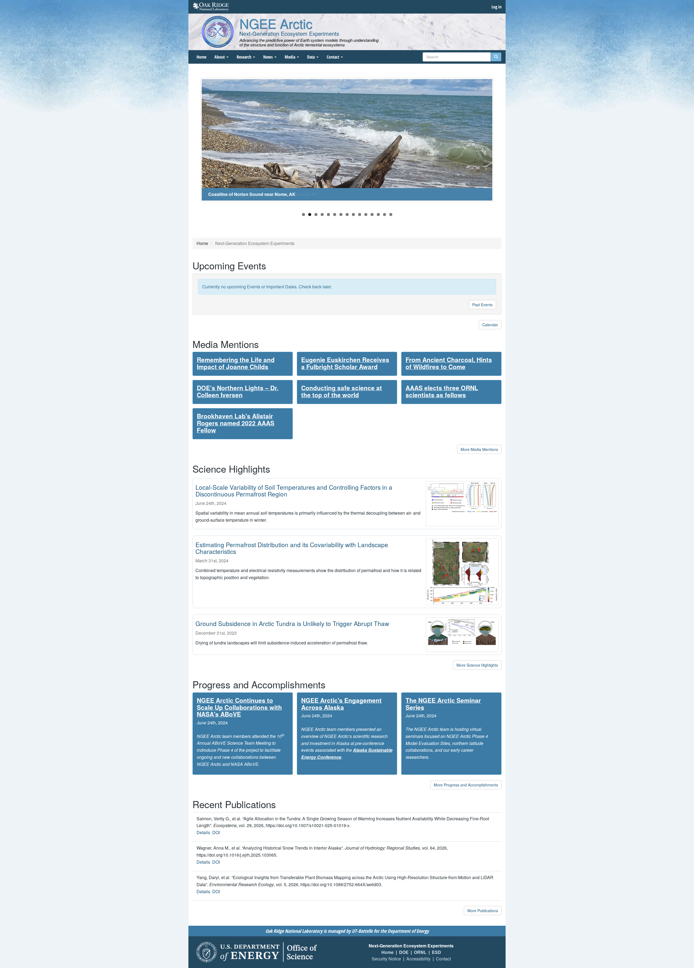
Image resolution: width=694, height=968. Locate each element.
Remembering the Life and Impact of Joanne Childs (236, 363)
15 (390, 214)
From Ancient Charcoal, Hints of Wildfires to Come (449, 363)
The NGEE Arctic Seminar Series (443, 704)
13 (378, 214)
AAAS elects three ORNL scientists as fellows (442, 391)
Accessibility (418, 959)
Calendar (490, 324)
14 (384, 214)
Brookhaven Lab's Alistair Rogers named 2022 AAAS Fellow (235, 423)
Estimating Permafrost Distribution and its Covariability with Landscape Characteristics (291, 548)
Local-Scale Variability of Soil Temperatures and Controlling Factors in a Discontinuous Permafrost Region (293, 490)
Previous (192, 142)
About (220, 57)
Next (501, 142)
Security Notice (386, 959)
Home (201, 57)
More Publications (482, 910)
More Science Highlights (477, 665)
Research (244, 57)
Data (311, 57)
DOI (216, 832)
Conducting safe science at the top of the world (341, 391)
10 (359, 214)
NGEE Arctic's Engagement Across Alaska (341, 704)
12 (372, 214)
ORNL (420, 952)
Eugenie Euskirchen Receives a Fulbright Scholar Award (345, 363)
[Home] (217, 31)
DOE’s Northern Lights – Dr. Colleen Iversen (237, 391)
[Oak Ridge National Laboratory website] (210, 7)
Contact (333, 57)
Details (203, 832)
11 (365, 214)
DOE (404, 952)
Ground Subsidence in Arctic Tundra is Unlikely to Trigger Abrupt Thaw (292, 623)
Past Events (482, 304)
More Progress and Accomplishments (466, 785)
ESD (436, 952)
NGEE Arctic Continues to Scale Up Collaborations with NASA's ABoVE (239, 707)
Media (290, 57)
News (268, 57)
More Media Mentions (479, 449)
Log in (496, 7)
